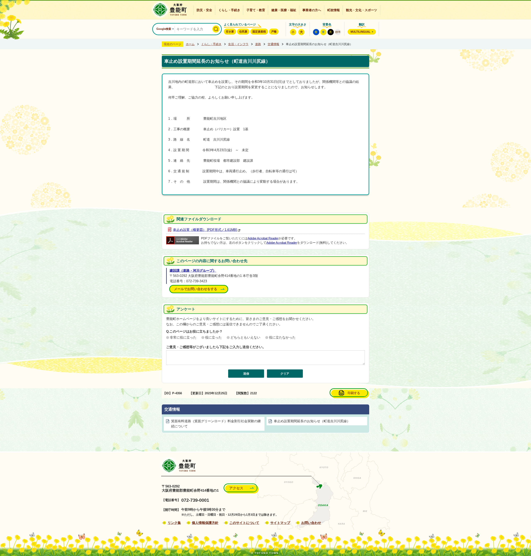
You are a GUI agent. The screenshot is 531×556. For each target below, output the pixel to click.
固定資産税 (259, 31)
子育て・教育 (255, 10)
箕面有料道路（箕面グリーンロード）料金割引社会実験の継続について (216, 423)
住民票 (243, 31)
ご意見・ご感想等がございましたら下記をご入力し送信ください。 (216, 347)
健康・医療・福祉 (283, 10)
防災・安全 (204, 10)
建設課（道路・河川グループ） (193, 270)
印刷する (354, 393)
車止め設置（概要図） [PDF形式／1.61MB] (205, 230)
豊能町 (178, 466)
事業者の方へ (311, 10)
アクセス (236, 488)
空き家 (230, 31)
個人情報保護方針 (205, 523)
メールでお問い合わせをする (195, 289)
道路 (258, 44)
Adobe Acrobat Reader (263, 238)
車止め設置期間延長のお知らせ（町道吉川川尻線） (312, 421)
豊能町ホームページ (169, 10)
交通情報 (273, 44)
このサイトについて (244, 523)
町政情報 (333, 10)
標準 (338, 32)
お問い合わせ (311, 523)
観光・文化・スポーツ (361, 10)
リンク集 (174, 523)
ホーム (190, 44)
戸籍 (273, 31)
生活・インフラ (238, 44)
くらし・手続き (229, 10)
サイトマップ (280, 523)
